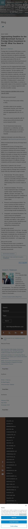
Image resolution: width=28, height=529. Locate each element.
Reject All (14, 517)
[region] (14, 516)
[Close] (26, 505)
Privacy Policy (23, 514)
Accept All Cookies (14, 521)
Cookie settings (14, 526)
